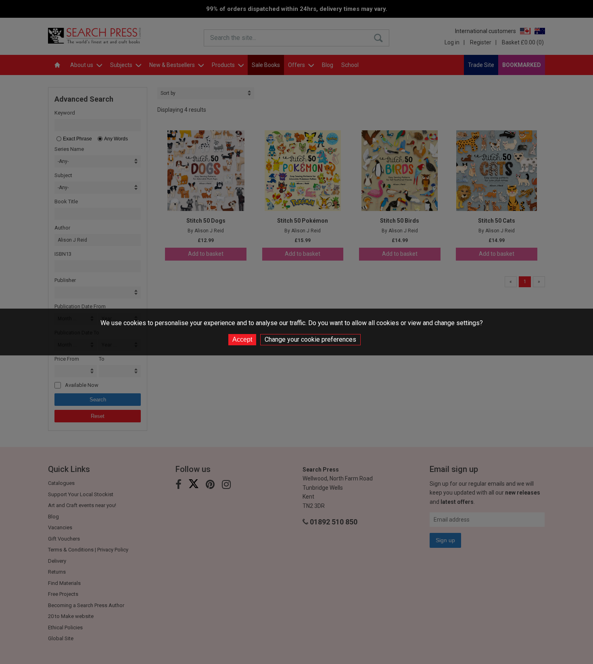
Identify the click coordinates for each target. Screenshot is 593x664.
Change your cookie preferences (310, 339)
